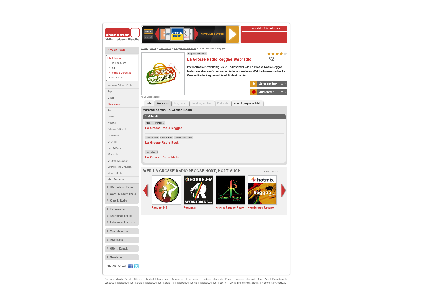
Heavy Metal (152, 152)
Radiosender (117, 209)
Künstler (112, 123)
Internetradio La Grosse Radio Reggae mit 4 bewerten (281, 53)
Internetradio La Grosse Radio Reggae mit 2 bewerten (273, 53)
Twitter (136, 266)
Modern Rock (152, 137)
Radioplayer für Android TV (159, 282)
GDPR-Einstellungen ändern (244, 282)
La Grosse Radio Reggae (163, 128)
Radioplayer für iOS (187, 282)
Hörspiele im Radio (121, 187)
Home (144, 48)
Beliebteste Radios (121, 216)
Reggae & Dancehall (121, 72)
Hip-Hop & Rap (118, 62)
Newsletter (116, 257)
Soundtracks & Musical (119, 166)
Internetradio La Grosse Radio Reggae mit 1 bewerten (269, 53)
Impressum (162, 279)
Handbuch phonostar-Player (217, 279)
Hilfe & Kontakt (119, 248)
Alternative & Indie (183, 137)
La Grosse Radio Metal (162, 157)
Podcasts (222, 103)
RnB (113, 67)
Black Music (114, 58)
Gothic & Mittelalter (118, 160)
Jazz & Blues (114, 148)
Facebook (130, 266)
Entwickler (193, 279)
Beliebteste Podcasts (122, 222)
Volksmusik (113, 135)
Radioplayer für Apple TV (213, 282)
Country (112, 141)
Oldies (111, 116)
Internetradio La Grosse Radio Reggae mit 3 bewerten (277, 53)
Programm (180, 103)
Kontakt (150, 279)
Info (149, 103)
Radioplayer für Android (129, 282)
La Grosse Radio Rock (162, 143)
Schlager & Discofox (118, 129)
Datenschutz (178, 279)
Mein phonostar (119, 231)
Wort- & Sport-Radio (123, 194)
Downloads (116, 240)
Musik (153, 48)
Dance (111, 97)
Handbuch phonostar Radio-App (252, 279)
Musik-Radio (117, 49)
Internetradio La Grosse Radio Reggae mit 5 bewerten (285, 53)
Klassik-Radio (118, 200)
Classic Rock (166, 137)
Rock (110, 110)
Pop (110, 91)
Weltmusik (113, 154)
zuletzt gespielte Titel (247, 103)
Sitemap (138, 279)
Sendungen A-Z (202, 103)
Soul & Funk (117, 77)
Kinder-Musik (115, 173)
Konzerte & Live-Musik (120, 85)
